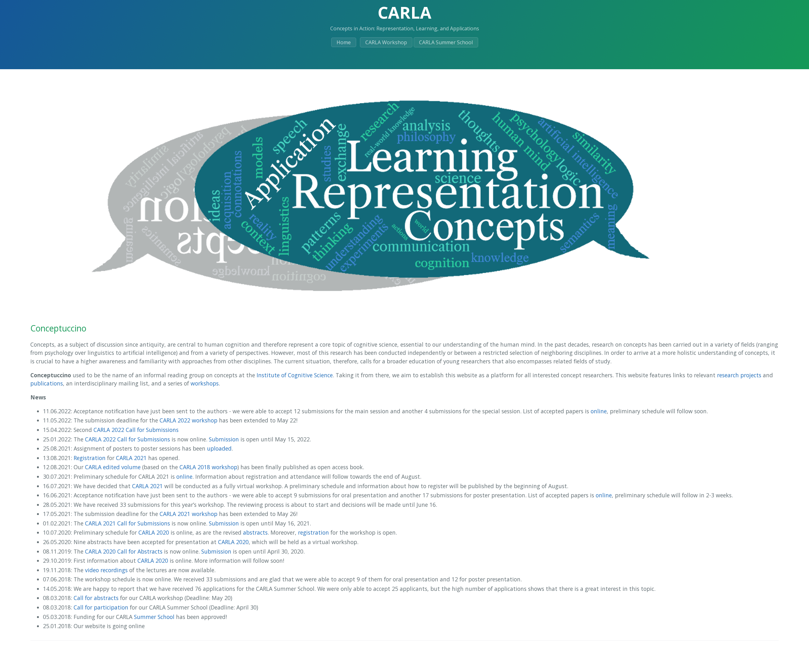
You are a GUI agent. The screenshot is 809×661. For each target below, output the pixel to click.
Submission (224, 439)
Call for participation (101, 607)
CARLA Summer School (446, 42)
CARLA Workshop (386, 42)
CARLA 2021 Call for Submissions (127, 523)
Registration (90, 458)
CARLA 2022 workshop (188, 420)
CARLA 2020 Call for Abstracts (123, 551)
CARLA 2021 (131, 458)
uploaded (219, 448)
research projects (739, 375)
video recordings (106, 570)
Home (344, 42)
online (599, 411)
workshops (205, 383)
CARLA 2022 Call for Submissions (136, 430)
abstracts (255, 532)
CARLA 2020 (153, 532)
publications (46, 383)
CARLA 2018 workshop (208, 467)
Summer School (154, 617)
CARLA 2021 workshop (188, 514)
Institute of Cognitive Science (295, 375)
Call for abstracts (96, 598)
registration (313, 532)
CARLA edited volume (113, 467)
